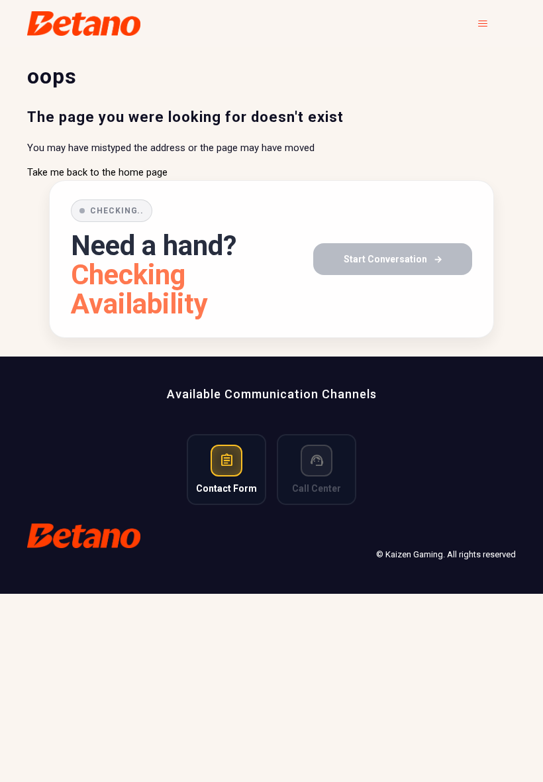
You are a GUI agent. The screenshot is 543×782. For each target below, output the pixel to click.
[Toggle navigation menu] (492, 23)
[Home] (83, 23)
